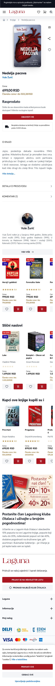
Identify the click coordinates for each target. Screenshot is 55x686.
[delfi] (7, 630)
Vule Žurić (7, 77)
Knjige (13, 20)
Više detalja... (8, 173)
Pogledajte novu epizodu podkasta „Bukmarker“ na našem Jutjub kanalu (27, 3)
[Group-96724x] (33, 639)
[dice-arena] (22, 630)
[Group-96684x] (39, 630)
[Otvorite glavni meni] (4, 12)
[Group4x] (25, 639)
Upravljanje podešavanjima (27, 681)
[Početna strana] (17, 12)
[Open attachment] (49, 28)
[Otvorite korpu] (45, 12)
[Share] (49, 38)
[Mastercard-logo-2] (18, 639)
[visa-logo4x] (7, 639)
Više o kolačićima (19, 659)
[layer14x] (40, 639)
